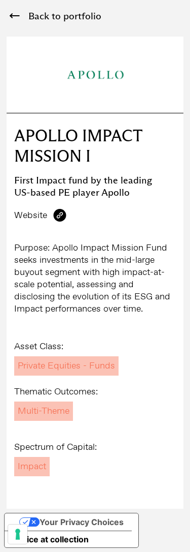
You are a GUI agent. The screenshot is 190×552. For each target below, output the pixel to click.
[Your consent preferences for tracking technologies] (17, 534)
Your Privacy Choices (82, 522)
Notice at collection (51, 539)
